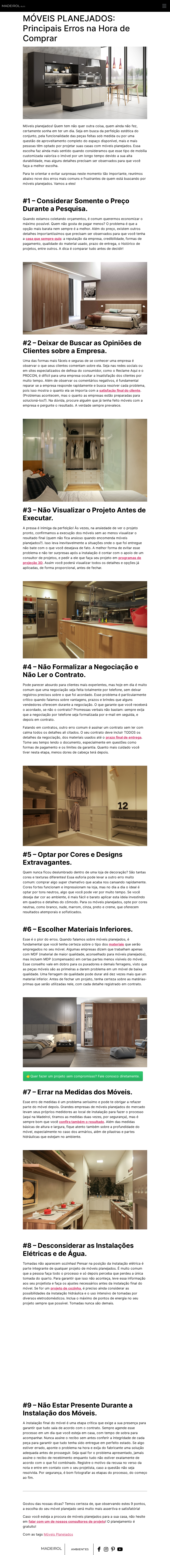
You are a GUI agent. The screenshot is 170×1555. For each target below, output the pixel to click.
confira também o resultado (81, 1122)
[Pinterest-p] (113, 1549)
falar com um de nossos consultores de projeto (67, 1521)
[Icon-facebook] (99, 1549)
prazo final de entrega (123, 737)
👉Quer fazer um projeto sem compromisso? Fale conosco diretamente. (83, 1076)
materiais (116, 944)
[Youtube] (120, 1549)
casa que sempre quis (43, 239)
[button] (164, 6)
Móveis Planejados (58, 1534)
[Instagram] (106, 1549)
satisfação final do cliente (119, 390)
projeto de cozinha (66, 1288)
